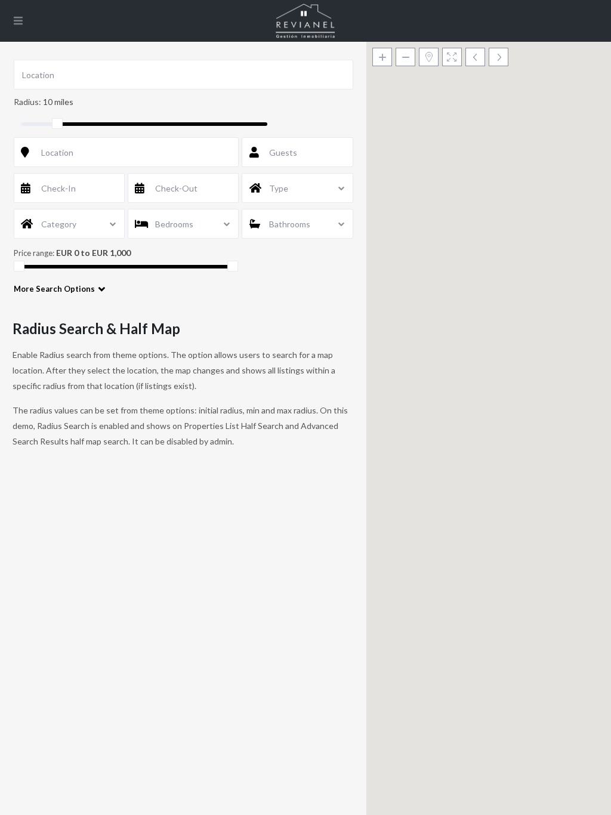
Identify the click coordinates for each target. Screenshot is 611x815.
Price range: (34, 253)
